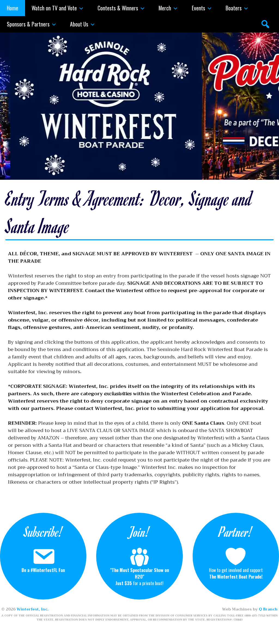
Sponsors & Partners (28, 24)
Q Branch (268, 609)
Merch (165, 8)
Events (198, 8)
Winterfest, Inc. (32, 609)
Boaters (234, 8)
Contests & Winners (118, 8)
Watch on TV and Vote (54, 8)
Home (12, 8)
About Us (79, 24)
